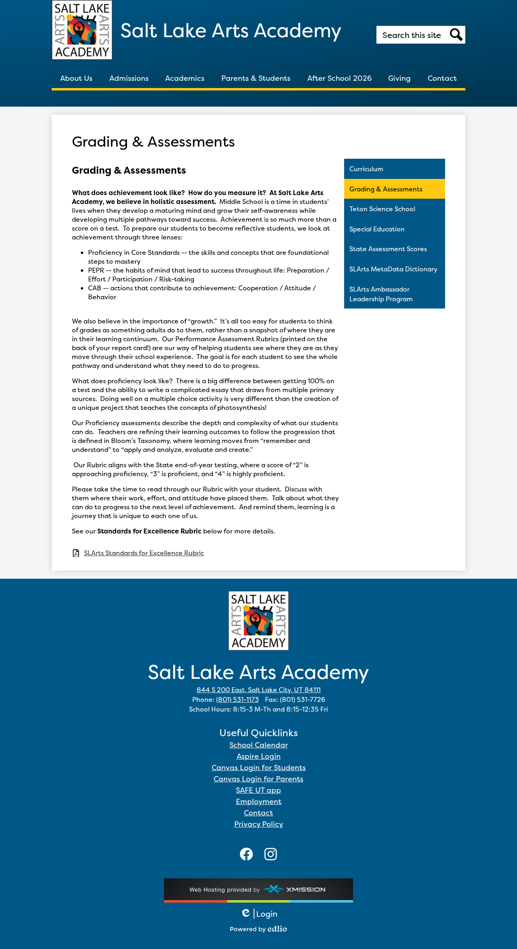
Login (258, 914)
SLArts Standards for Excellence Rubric (144, 553)
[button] (76, 78)
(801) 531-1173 (237, 699)
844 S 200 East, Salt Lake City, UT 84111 (259, 689)
